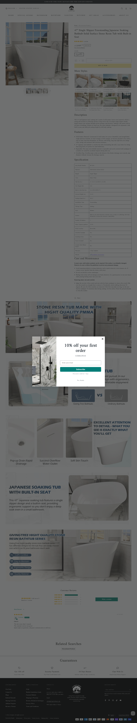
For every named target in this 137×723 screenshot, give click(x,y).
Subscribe (80, 369)
